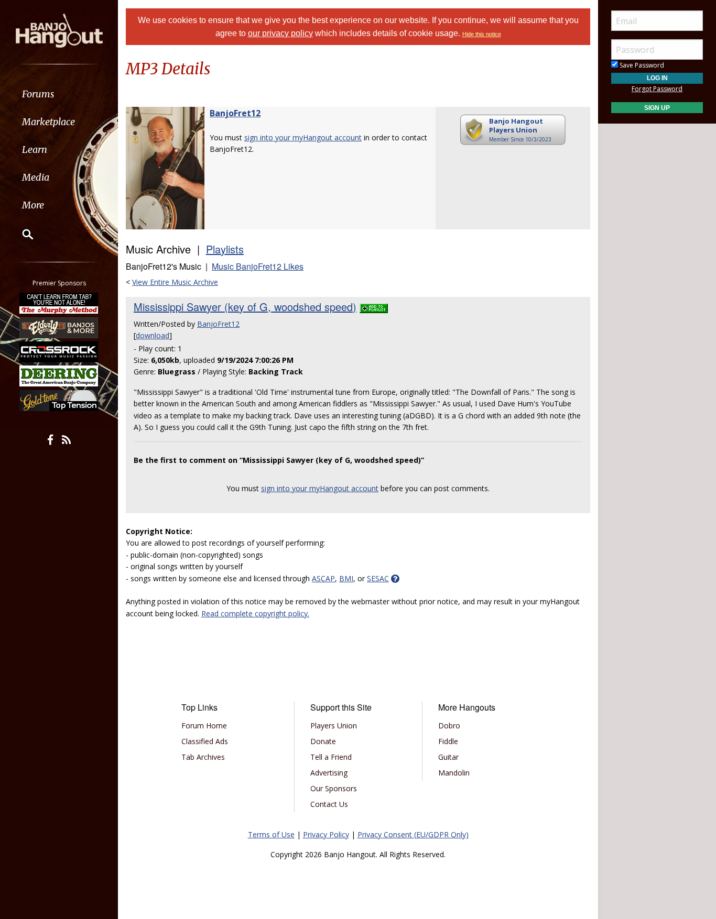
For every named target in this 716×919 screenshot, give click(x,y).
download (152, 335)
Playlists (225, 249)
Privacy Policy (326, 834)
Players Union (333, 725)
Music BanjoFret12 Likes (257, 266)
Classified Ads (204, 741)
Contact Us (329, 804)
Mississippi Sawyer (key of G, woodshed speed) (245, 306)
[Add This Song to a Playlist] (374, 306)
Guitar (448, 757)
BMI (346, 578)
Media (35, 177)
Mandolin (454, 773)
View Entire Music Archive (175, 282)
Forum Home (204, 725)
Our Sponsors (333, 788)
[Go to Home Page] (59, 30)
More (33, 205)
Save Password (641, 65)
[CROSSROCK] (59, 352)
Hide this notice (481, 34)
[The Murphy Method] (59, 303)
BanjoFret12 (235, 113)
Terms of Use (271, 834)
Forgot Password (657, 88)
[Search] (21, 234)
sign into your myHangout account (303, 137)
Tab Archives (203, 757)
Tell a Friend (331, 757)
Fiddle (448, 741)
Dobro (449, 725)
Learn (34, 149)
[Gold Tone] (59, 401)
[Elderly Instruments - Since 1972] (59, 327)
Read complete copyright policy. (255, 613)
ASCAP (323, 578)
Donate (323, 741)
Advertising (329, 773)
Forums (38, 94)
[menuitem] (59, 94)
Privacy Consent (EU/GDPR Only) (413, 834)
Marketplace (48, 122)
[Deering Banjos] (59, 376)
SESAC (378, 578)
